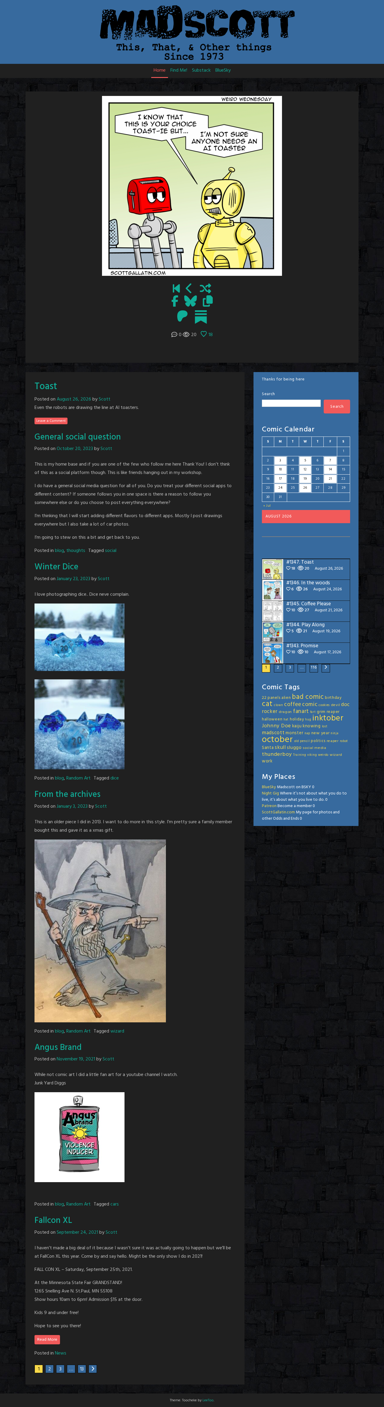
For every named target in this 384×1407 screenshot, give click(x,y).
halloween (272, 719)
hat (286, 719)
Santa (268, 747)
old (296, 741)
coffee (292, 704)
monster (294, 733)
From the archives (67, 794)
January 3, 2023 (72, 806)
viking (312, 755)
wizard (117, 1031)
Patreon (269, 806)
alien (286, 697)
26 (305, 487)
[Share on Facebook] (174, 302)
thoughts (75, 551)
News (60, 1353)
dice (114, 778)
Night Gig (270, 793)
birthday (333, 697)
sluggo (294, 748)
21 (330, 478)
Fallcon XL (53, 1220)
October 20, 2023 (75, 449)
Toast (45, 386)
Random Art (78, 778)
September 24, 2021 (77, 1232)
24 (280, 487)
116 (313, 667)
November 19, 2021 (76, 1059)
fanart (301, 711)
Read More (47, 1339)
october (277, 740)
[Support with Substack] (201, 317)
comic (310, 704)
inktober (328, 718)
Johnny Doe (276, 726)
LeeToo (208, 1400)
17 (280, 478)
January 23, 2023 (73, 579)
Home (160, 70)
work (267, 761)
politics (318, 741)
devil (335, 705)
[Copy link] (208, 302)
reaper (333, 741)
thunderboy (277, 754)
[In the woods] (189, 289)
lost (325, 726)
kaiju (297, 726)
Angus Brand (58, 1047)
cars (114, 1204)
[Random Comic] (205, 289)
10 (280, 469)
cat (267, 704)
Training (299, 755)
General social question (77, 437)
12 (305, 469)
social (110, 551)
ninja (335, 733)
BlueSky (223, 70)
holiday (297, 719)
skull (280, 748)
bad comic (308, 697)
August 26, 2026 (74, 399)
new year (320, 733)
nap (307, 733)
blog (59, 551)
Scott (104, 399)
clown (278, 705)
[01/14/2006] (176, 289)
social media (314, 748)
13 (82, 1369)
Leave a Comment (51, 421)
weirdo (323, 755)
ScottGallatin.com (278, 812)
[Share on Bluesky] (190, 302)
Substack (201, 70)
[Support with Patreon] (182, 317)
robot (344, 741)
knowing (312, 726)
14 (330, 469)
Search (268, 394)
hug (308, 719)
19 (305, 478)
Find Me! (178, 70)
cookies (324, 705)
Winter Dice (56, 567)
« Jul (267, 505)
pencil (305, 741)
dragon (285, 712)
